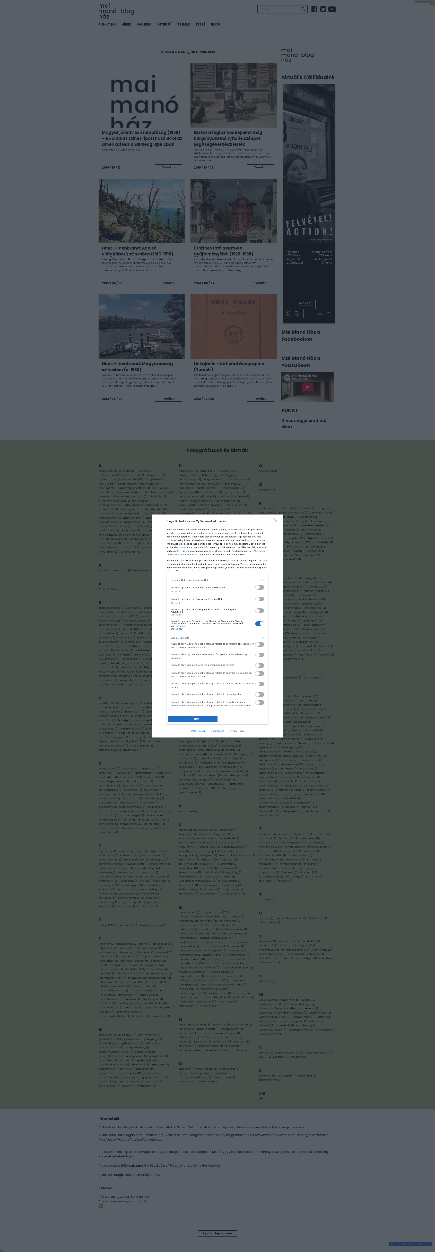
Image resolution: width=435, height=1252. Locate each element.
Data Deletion (198, 730)
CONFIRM (193, 719)
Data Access (217, 730)
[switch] (259, 587)
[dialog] (217, 626)
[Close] (276, 521)
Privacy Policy (236, 730)
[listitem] (217, 580)
